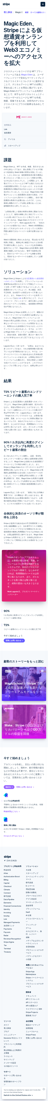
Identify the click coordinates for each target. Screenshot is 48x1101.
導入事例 (8, 12)
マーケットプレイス (34, 902)
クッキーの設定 (10, 1063)
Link (20, 298)
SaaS (28, 912)
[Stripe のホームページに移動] (6, 856)
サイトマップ (9, 1059)
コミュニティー (10, 1034)
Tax (5, 945)
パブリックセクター (34, 956)
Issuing (6, 916)
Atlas (6, 873)
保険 (27, 937)
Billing (6, 880)
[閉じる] (43, 1090)
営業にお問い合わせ (13, 640)
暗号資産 (7, 896)
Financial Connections (12, 906)
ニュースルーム (32, 1031)
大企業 (28, 870)
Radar (6, 935)
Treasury (7, 952)
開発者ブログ (31, 1015)
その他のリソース (11, 1066)
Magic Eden (27, 74)
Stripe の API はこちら (13, 836)
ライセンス (8, 1056)
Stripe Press (31, 1034)
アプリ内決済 (31, 899)
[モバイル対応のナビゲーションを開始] (43, 4)
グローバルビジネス (34, 895)
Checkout (8, 886)
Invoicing (7, 912)
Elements (7, 902)
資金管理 (29, 905)
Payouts (7, 932)
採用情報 (29, 1028)
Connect (7, 893)
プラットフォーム (33, 909)
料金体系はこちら (11, 811)
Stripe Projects (32, 1012)
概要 (27, 12)
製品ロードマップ (33, 1025)
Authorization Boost (12, 876)
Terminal (7, 948)
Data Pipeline (9, 899)
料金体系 (7, 870)
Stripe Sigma (9, 942)
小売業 (28, 959)
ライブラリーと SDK (34, 1009)
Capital (6, 883)
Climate (7, 889)
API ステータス (32, 1002)
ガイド (6, 1025)
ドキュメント (31, 996)
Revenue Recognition (12, 939)
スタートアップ (32, 873)
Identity (7, 909)
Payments (8, 929)
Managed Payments (12, 922)
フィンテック (31, 924)
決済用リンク (9, 925)
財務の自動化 (31, 892)
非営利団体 (30, 946)
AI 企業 (28, 915)
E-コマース (30, 886)
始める (8, 787)
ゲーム (28, 928)
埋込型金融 (30, 889)
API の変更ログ (32, 1005)
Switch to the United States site (17, 1095)
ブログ (6, 1031)
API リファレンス (32, 999)
